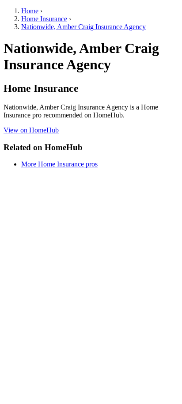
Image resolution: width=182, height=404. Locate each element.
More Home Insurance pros (59, 164)
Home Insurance (44, 19)
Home (29, 11)
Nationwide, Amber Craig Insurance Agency (83, 26)
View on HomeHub (31, 130)
